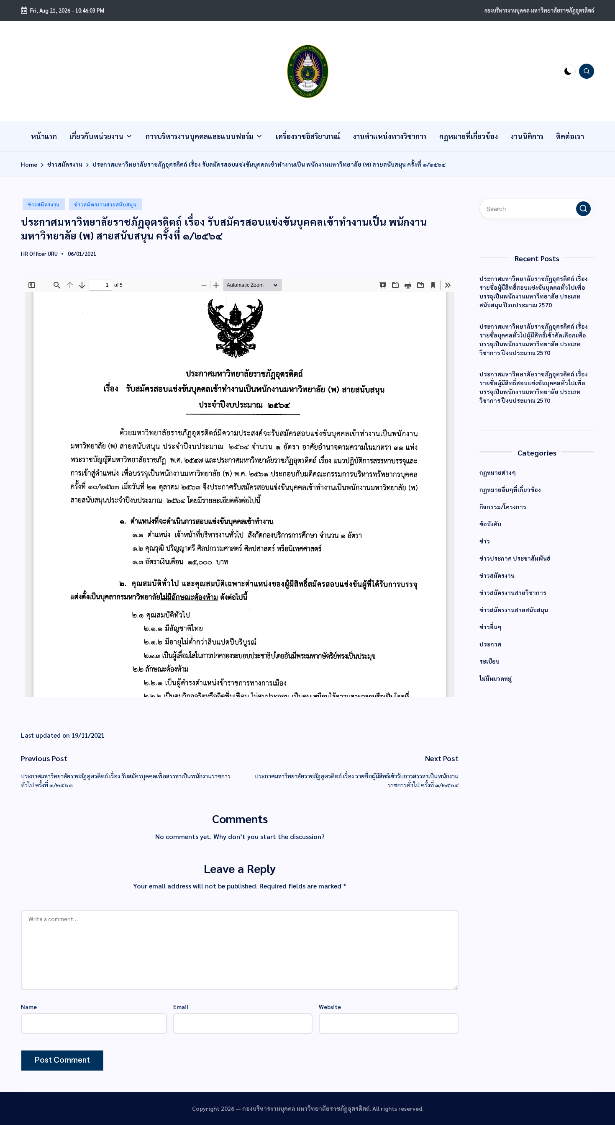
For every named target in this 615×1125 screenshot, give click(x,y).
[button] (583, 208)
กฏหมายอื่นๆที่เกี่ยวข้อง (510, 489)
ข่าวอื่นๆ (490, 627)
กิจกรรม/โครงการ (502, 506)
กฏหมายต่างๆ (497, 472)
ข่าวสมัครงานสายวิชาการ (512, 592)
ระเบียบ (489, 661)
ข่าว (484, 541)
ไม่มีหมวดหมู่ (495, 678)
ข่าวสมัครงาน (44, 204)
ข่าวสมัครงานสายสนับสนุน (105, 204)
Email (180, 1006)
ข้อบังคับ (490, 524)
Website (330, 1006)
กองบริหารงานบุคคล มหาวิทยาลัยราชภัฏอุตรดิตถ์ (539, 10)
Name (29, 1006)
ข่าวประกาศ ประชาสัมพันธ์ (514, 558)
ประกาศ (490, 644)
